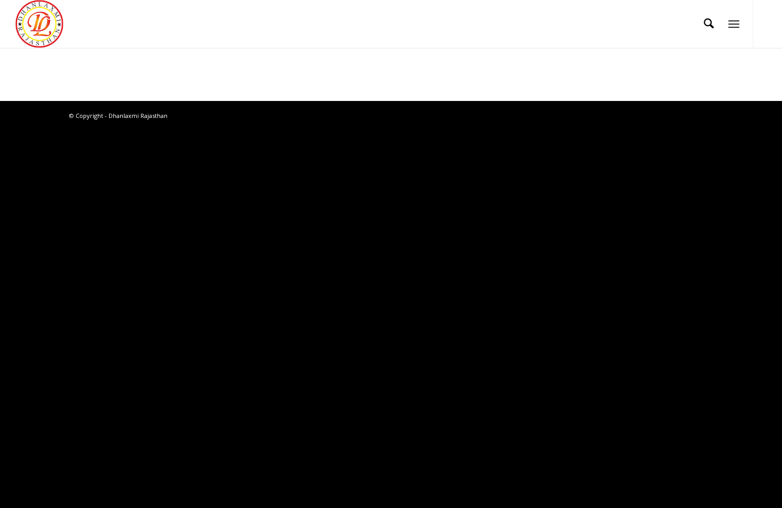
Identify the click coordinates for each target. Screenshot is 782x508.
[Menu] (733, 24)
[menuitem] (709, 24)
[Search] (709, 24)
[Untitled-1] (39, 24)
